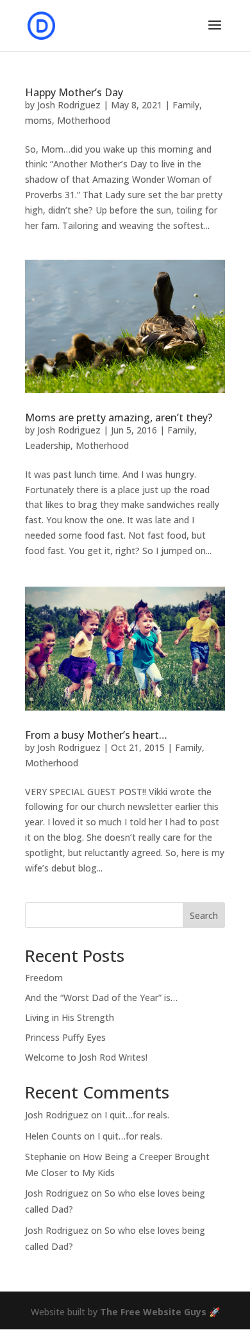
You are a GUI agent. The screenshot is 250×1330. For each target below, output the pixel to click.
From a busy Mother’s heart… (96, 735)
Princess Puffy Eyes (65, 1037)
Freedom (44, 978)
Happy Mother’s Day (74, 92)
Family (185, 105)
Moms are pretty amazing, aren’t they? (118, 417)
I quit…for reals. (136, 1115)
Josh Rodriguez (69, 105)
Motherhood (83, 120)
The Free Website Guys (153, 1312)
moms (38, 120)
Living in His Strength (69, 1017)
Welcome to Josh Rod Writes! (86, 1057)
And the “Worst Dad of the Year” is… (101, 997)
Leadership (48, 445)
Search (204, 915)
